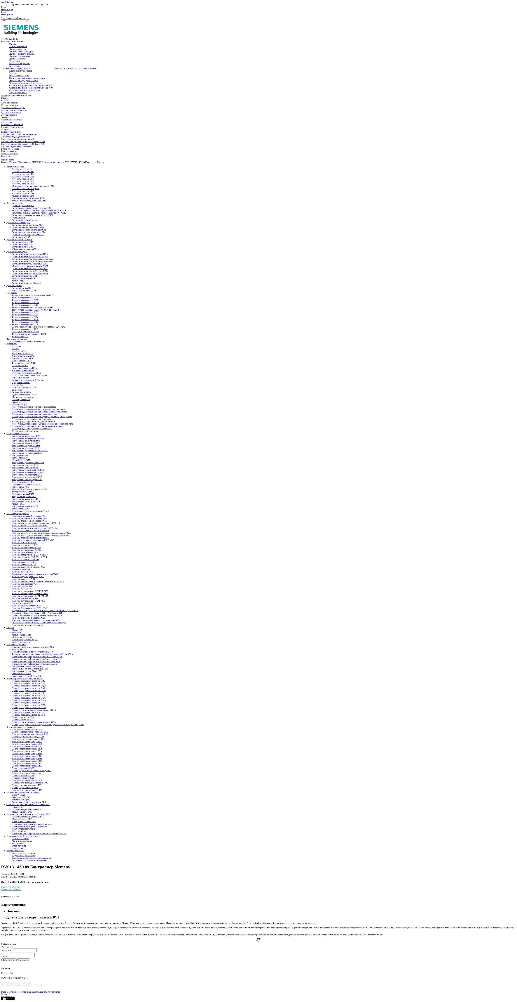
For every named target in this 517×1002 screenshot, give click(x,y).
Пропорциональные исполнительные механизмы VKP (37, 615)
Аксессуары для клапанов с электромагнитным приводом (38, 409)
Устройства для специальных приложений (31, 858)
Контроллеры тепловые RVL (25, 465)
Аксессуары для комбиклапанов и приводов (32, 419)
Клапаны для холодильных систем (27, 625)
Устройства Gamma (18, 92)
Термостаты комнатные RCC (25, 312)
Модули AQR (18, 281)
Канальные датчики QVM (24, 290)
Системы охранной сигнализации (25, 90)
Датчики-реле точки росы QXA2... (28, 234)
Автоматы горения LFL (23, 174)
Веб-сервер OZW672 (21, 797)
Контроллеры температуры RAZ (27, 475)
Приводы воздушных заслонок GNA (29, 690)
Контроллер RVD (20, 455)
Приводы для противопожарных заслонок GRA (34, 722)
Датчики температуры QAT (24, 276)
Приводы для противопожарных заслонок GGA (34, 710)
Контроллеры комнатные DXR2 (26, 501)
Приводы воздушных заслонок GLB (28, 703)
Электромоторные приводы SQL (27, 756)
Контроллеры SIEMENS (20, 68)
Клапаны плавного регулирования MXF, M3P (33, 540)
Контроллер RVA (20, 458)
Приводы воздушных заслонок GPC (28, 712)
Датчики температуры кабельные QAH (30, 273)
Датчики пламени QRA (23, 242)
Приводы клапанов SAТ (23, 778)
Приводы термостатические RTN (27, 785)
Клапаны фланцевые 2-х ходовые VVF (30, 521)
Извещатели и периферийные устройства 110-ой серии (37, 656)
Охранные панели (20, 838)
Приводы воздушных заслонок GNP (28, 715)
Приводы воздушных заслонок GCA (29, 698)
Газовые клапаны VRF (22, 603)
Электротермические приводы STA (28, 739)
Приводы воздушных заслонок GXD (29, 707)
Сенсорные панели (20, 378)
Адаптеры (16, 346)
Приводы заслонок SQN (23, 717)
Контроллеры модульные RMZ (26, 445)
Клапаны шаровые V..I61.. (24, 562)
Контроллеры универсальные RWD (28, 470)
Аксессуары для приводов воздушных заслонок (34, 421)
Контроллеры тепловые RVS (56, 162)
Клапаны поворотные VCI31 (25, 545)
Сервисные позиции (21, 673)
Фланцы (15, 348)
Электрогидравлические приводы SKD (30, 732)
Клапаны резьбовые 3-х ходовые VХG (29, 518)
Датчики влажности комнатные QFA (29, 232)
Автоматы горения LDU (23, 171)
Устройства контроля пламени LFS (28, 198)
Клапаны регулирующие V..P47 (26, 547)
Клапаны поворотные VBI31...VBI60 (29, 555)
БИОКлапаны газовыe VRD (25, 598)
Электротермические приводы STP (28, 737)
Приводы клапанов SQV (23, 768)
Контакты (92, 68)
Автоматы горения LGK (23, 179)
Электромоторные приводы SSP (27, 741)
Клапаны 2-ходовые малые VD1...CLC (29, 608)
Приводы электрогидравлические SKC (30, 783)
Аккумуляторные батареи (23, 829)
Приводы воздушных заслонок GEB (28, 695)
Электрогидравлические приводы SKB (30, 734)
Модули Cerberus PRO (22, 819)
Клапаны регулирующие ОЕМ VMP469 (30, 596)
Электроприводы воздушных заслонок (27, 78)
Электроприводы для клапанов (23, 80)
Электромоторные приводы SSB (27, 749)
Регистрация (7, 9)
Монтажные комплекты (23, 397)
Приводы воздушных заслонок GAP (28, 688)
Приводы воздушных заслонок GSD (28, 683)
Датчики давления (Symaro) (24, 220)
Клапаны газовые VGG (22, 586)
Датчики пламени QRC (22, 247)
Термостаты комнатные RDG (25, 305)
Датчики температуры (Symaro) (26, 283)
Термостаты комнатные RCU (25, 298)
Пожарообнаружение (19, 76)
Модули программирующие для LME (29, 201)
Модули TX (17, 630)
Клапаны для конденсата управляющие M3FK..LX (35, 528)
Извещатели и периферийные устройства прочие (34, 664)
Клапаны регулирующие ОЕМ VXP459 (30, 591)
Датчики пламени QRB (22, 244)
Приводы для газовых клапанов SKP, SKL (31, 770)
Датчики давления (17, 49)
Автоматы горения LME (23, 181)
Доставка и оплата (78, 68)
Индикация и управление (23, 855)
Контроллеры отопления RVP (25, 448)
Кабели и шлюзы (19, 402)
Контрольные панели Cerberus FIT (27, 666)
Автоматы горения (18, 46)
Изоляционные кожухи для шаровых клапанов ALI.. (36, 620)
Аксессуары (14, 66)
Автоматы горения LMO (23, 184)
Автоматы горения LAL (23, 169)
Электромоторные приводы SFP (27, 763)
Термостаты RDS (20, 336)
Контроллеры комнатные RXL (26, 443)
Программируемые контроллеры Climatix (31, 511)
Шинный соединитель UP (24, 387)
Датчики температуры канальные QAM (30, 254)
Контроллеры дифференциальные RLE (30, 450)
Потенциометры (19, 404)
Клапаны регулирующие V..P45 (26, 550)
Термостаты (14, 61)
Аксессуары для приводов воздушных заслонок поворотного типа (42, 424)
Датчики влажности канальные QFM (29, 230)
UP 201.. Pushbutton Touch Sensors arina (29, 375)
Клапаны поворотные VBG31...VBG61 (30, 557)
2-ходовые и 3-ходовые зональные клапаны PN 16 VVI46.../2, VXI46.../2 (45, 610)
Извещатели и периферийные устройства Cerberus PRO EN (39, 834)
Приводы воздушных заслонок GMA (29, 700)
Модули (13, 73)
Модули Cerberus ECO (22, 812)
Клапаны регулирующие (20, 71)
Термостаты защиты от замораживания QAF (32, 295)
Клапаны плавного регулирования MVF (30, 530)
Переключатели (19, 351)
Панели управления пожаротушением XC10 (32, 652)
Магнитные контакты (22, 841)
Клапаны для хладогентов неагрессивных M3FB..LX (36, 523)
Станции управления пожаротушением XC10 (33, 647)
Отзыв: (5, 957)
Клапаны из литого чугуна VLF (26, 606)
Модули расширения (21, 635)
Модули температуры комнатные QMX (30, 266)
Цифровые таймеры (21, 382)
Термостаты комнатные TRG (25, 329)
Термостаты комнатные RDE (25, 300)
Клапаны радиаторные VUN (25, 584)
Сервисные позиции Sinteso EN (26, 676)
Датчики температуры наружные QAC (30, 264)
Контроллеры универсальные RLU (28, 438)
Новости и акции (61, 68)
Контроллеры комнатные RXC (26, 499)
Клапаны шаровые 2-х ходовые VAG (29, 567)
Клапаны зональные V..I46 (24, 564)
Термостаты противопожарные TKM (29, 334)
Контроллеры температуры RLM (27, 479)
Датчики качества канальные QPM (28, 227)
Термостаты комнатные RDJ (25, 324)
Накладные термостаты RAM (25, 331)
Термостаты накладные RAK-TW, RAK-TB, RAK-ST (36, 310)
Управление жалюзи (21, 642)
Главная (5, 68)
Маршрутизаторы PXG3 (23, 492)
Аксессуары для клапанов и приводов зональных (34, 414)
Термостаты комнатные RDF (25, 315)
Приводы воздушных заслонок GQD (29, 686)
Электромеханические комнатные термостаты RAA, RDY (38, 327)
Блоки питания (19, 846)
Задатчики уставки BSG (23, 482)
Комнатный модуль (21, 800)
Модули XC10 (18, 649)
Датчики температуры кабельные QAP (30, 268)
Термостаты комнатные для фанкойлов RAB (32, 307)
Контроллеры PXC (20, 487)
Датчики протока (17, 59)
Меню (4, 95)
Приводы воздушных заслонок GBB (28, 681)
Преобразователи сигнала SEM (26, 484)
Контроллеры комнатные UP (25, 506)
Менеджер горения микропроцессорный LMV (33, 186)
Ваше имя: (7, 947)
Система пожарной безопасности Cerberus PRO (31, 88)
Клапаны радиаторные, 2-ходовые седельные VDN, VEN (38, 581)
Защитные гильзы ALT (22, 353)
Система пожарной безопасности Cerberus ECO (31, 85)
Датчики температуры (19, 56)
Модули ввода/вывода (22, 637)
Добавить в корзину (10, 896)
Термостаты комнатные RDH (25, 319)
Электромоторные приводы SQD (27, 761)
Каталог (13, 44)
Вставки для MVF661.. (22, 392)
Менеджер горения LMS (23, 196)
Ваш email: (6, 950)
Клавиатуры (17, 848)
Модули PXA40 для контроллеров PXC (30, 489)
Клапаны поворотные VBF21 (25, 559)
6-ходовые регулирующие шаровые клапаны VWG (35, 574)
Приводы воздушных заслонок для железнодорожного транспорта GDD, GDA (48, 724)
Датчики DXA (18, 218)
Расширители (18, 843)
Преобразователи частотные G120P (28, 341)
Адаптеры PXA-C (20, 365)
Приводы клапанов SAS (23, 775)
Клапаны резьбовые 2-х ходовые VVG (29, 516)
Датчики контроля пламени (22, 54)
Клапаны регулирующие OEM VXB (28, 601)
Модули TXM (18, 504)
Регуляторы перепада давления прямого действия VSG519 (39, 210)
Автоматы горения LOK (23, 193)
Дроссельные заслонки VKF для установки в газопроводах (39, 623)
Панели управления (21, 399)
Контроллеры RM (20, 509)
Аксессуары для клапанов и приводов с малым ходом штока (39, 412)
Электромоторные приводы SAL (27, 773)
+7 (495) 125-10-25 (9, 39)
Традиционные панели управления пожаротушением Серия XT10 (42, 654)
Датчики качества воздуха (21, 51)
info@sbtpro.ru (7, 2)
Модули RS (17, 632)
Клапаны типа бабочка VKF (25, 552)
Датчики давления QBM (23, 205)
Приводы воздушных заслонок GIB (28, 693)
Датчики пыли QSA (21, 237)
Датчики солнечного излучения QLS (29, 802)
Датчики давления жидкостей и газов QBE (31, 208)
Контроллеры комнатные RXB (26, 441)
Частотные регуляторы (19, 63)
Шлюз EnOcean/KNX (21, 460)
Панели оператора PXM (23, 494)
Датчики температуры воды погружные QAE (33, 261)
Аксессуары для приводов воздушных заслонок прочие (37, 426)
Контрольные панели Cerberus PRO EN (30, 669)
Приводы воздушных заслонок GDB (29, 705)
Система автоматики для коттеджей (25, 83)
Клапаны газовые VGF (22, 589)
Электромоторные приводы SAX (27, 729)
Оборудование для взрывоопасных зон (30, 826)
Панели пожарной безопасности (27, 809)
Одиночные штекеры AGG (24, 395)
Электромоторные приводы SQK (27, 758)
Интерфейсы (18, 385)
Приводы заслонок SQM (23, 720)
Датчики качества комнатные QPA (28, 225)
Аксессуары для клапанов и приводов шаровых (34, 407)
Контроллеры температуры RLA (27, 453)
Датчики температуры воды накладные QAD (32, 259)
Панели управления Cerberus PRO (27, 817)
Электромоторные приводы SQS (27, 753)
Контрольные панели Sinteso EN (27, 671)
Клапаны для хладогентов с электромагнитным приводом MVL (41, 533)
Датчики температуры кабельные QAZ (30, 271)
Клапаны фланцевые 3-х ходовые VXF (30, 526)
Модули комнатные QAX (23, 278)
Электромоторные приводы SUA (27, 790)
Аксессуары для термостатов (25, 431)
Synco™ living (18, 795)
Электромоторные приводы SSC (27, 746)
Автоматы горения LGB (23, 176)
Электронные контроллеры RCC (27, 477)
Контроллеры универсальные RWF (28, 472)
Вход (3, 7)
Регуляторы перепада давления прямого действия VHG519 (39, 213)
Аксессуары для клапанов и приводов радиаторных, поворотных (42, 416)
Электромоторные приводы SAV (27, 780)
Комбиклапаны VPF (21, 569)
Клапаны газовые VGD (22, 572)
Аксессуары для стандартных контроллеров (32, 429)
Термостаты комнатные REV (25, 317)
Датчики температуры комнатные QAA (30, 256)
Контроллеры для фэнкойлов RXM (28, 462)
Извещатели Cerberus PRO (24, 821)
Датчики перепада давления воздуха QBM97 (32, 215)
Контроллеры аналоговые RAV (26, 436)
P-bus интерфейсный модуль (25, 639)
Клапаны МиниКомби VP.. (24, 542)
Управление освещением (23, 853)
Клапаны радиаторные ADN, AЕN (28, 576)
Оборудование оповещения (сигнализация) (32, 824)
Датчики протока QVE (22, 288)
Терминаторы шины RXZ (23, 363)
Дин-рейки (17, 390)
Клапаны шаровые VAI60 (23, 579)
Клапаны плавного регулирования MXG (30, 538)
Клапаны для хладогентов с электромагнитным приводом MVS (41, 535)
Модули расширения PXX (24, 496)
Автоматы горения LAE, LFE (25, 188)
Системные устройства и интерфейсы (29, 860)
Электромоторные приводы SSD (27, 744)
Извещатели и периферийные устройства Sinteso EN (36, 661)
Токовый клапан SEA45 (23, 370)
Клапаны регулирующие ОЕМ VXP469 (30, 593)
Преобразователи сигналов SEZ (26, 373)
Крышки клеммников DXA (24, 368)
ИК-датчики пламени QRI (24, 249)
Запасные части (19, 831)
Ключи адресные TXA (22, 361)
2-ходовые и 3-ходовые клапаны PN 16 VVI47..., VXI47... (38, 613)
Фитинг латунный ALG (23, 356)
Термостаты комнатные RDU (25, 322)
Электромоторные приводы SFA (27, 766)
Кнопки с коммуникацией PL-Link (28, 380)
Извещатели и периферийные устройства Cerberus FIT (37, 659)
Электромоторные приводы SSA (27, 751)
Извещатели (17, 807)
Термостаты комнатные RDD (25, 302)
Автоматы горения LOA (23, 191)
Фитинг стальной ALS (22, 358)
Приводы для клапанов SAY (25, 787)
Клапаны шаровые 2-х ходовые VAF (28, 618)
